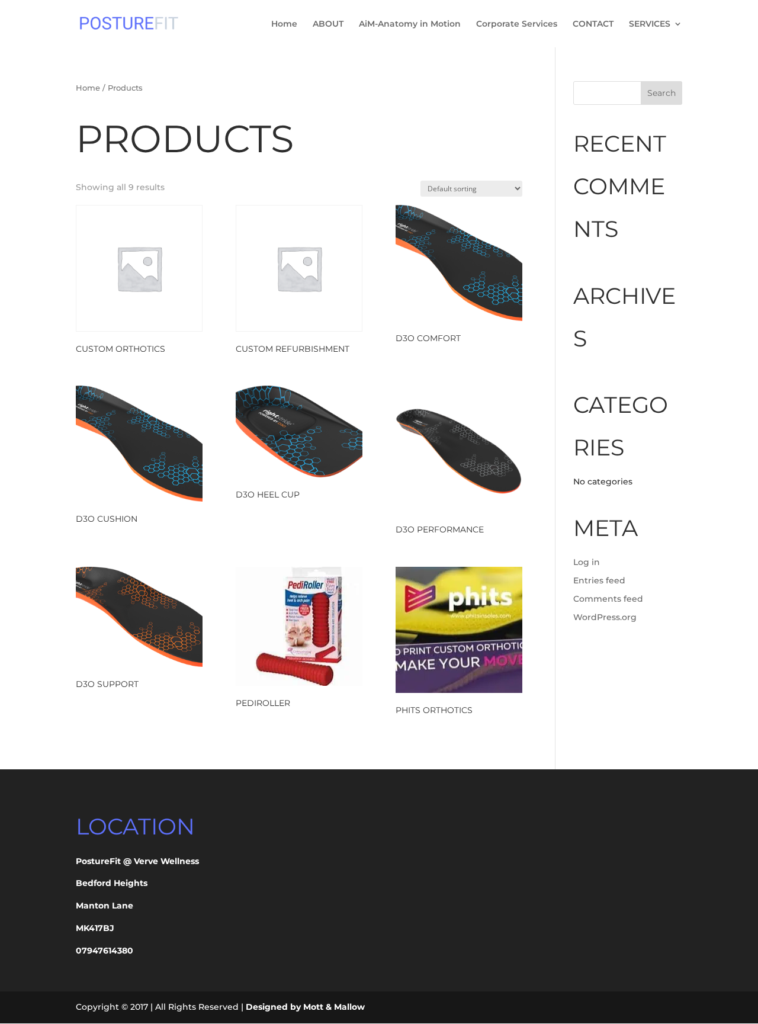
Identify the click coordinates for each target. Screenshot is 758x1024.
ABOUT (328, 24)
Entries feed (599, 580)
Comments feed (608, 598)
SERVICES (649, 24)
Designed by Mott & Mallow (305, 1006)
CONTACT (593, 24)
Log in (586, 562)
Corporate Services (516, 24)
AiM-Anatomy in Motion (410, 24)
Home (284, 24)
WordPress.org (605, 617)
